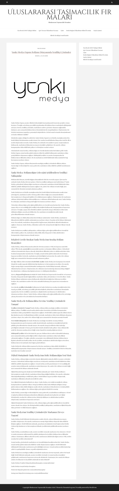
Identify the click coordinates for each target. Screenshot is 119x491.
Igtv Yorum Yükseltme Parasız (48, 30)
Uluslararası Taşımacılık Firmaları (59, 15)
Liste (62, 30)
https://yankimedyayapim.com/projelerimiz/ (40, 463)
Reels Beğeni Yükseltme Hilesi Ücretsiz (78, 30)
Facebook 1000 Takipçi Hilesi (26, 30)
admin (46, 56)
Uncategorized (41, 48)
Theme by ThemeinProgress (65, 487)
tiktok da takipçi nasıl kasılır (59, 35)
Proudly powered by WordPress (86, 487)
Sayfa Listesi (98, 30)
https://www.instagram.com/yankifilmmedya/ (33, 473)
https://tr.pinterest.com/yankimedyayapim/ (31, 470)
